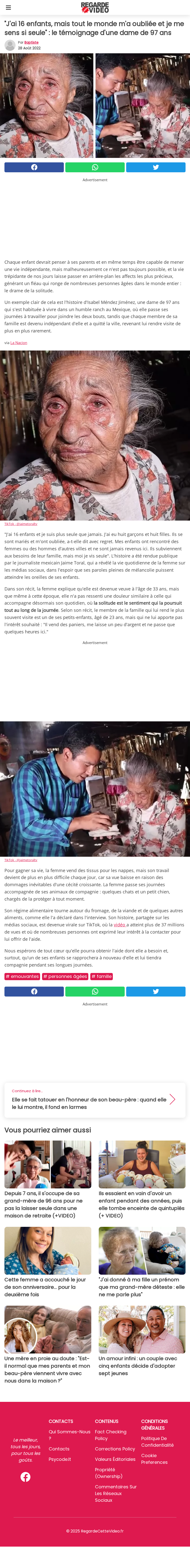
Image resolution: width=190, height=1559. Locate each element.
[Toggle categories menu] (8, 7)
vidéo (120, 925)
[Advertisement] (95, 217)
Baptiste (31, 42)
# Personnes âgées (65, 976)
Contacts (59, 1449)
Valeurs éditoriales (115, 1459)
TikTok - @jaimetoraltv (20, 524)
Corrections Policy (115, 1449)
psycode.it (60, 1459)
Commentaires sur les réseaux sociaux (116, 1493)
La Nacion (18, 342)
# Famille (102, 976)
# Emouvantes (22, 976)
